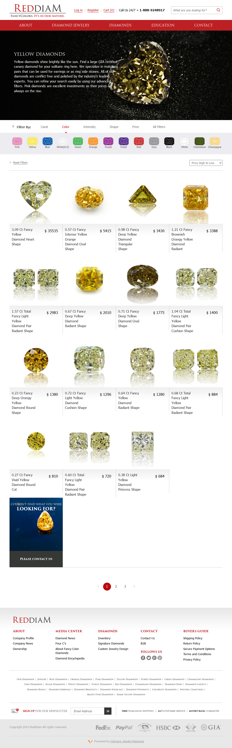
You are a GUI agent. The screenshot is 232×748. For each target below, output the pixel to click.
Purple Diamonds (151, 679)
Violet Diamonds (102, 684)
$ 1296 (105, 394)
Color (65, 127)
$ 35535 (51, 230)
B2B (143, 643)
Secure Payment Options (199, 649)
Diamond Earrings (60, 690)
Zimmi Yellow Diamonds (131, 695)
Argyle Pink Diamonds (100, 695)
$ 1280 (158, 394)
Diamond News (65, 638)
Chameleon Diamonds (201, 679)
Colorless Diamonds (164, 690)
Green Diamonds (174, 679)
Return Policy (191, 643)
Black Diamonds (55, 684)
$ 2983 (52, 312)
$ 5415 (105, 230)
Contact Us (148, 638)
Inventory (104, 638)
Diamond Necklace (111, 690)
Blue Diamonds (58, 679)
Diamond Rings (36, 690)
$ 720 (106, 476)
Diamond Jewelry (70, 25)
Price (135, 127)
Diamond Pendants (137, 690)
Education (162, 25)
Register (93, 10)
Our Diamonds (25, 679)
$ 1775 (158, 312)
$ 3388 (212, 230)
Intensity (89, 127)
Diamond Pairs (173, 684)
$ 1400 (212, 312)
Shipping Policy (192, 638)
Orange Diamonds (81, 679)
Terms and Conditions (197, 654)
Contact (203, 25)
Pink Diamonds (104, 679)
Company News (23, 643)
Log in (78, 10)
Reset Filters (20, 162)
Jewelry (41, 679)
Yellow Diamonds (127, 679)
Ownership (20, 649)
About (25, 25)
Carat (44, 127)
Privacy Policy (192, 659)
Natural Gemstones (191, 690)
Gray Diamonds (33, 684)
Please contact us (36, 559)
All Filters (159, 127)
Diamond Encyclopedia (70, 658)
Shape (114, 127)
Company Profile (23, 638)
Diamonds (120, 25)
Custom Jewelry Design (113, 649)
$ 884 (213, 394)
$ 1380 (52, 394)
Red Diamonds (123, 684)
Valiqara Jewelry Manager (127, 741)
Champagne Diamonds (148, 684)
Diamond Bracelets (85, 690)
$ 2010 (105, 312)
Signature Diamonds (111, 643)
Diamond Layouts (195, 684)
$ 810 (53, 476)
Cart (109, 10)
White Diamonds (78, 684)
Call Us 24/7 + (142, 10)
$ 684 (159, 476)
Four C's (61, 643)
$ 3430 (158, 230)
